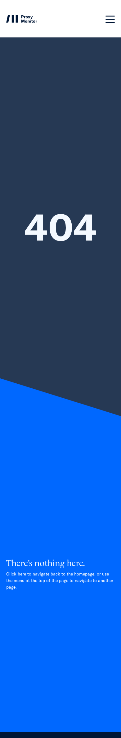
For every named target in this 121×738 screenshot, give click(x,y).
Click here (16, 574)
